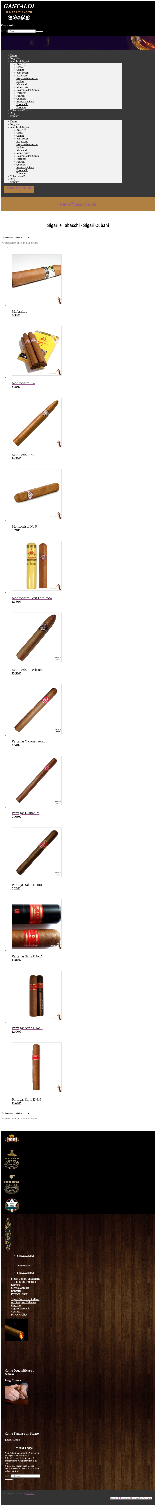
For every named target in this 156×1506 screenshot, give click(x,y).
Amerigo (21, 64)
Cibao (19, 66)
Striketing (30, 1493)
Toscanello (22, 104)
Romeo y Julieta (25, 101)
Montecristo (23, 87)
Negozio (15, 124)
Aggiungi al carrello (29, 315)
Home (13, 121)
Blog (12, 179)
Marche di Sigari (19, 61)
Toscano (21, 173)
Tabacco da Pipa (19, 110)
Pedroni (20, 95)
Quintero (21, 98)
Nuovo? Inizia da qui (19, 189)
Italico (20, 81)
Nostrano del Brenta (27, 90)
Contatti (15, 116)
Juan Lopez (22, 72)
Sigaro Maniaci (20, 1287)
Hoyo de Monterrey (27, 78)
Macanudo (22, 84)
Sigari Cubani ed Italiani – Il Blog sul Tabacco (25, 1280)
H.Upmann (22, 75)
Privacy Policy (23, 1265)
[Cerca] (39, 31)
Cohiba (20, 69)
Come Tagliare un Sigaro (22, 1433)
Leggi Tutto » (13, 1380)
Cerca (4, 31)
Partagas (21, 92)
